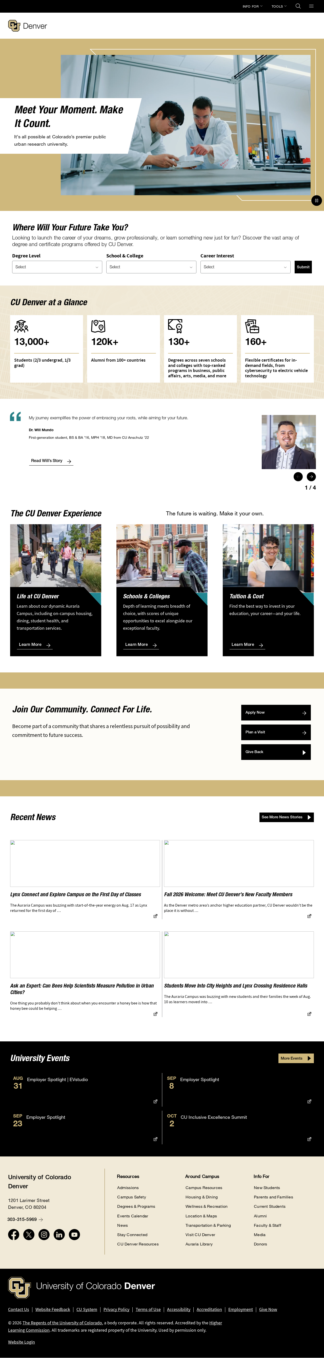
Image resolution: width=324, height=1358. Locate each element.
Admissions (128, 1187)
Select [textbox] (20, 268)
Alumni (260, 1216)
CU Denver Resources (137, 1244)
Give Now (268, 1309)
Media (260, 1234)
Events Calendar (132, 1216)
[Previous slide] (298, 476)
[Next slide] (311, 476)
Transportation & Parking (208, 1225)
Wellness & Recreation (207, 1206)
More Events (291, 1059)
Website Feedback (52, 1309)
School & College (124, 256)
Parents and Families (273, 1197)
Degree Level (26, 256)
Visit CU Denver (200, 1234)
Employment (240, 1309)
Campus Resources (204, 1187)
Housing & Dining (202, 1197)
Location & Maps (201, 1216)
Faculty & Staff (267, 1225)
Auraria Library (199, 1244)
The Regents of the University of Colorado (62, 1323)
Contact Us (18, 1309)
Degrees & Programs (136, 1206)
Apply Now (255, 713)
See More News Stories (282, 817)
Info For (251, 6)
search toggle (298, 6)
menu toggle (311, 6)
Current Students (270, 1206)
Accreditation (209, 1309)
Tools (277, 6)
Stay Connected (132, 1234)
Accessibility (178, 1309)
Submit (303, 267)
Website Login (21, 1342)
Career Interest (217, 256)
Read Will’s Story (46, 461)
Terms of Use (148, 1309)
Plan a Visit (255, 732)
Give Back (254, 752)
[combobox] (57, 267)
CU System (86, 1309)
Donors (260, 1244)
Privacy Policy (116, 1309)
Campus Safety (131, 1197)
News (122, 1225)
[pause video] (316, 200)
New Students (267, 1187)
